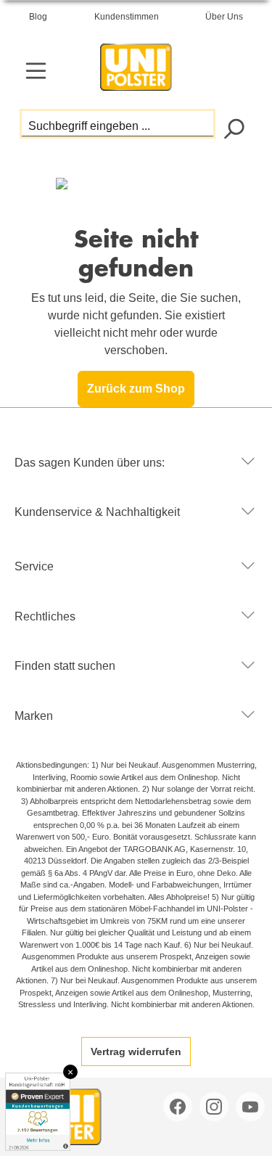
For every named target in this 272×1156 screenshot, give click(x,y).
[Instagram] (215, 1106)
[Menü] (36, 70)
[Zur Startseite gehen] (136, 63)
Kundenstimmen (126, 17)
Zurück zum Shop (136, 388)
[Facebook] (179, 1106)
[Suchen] (233, 127)
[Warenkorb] (233, 72)
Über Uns (224, 17)
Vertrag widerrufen (136, 1051)
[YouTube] (252, 1106)
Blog (38, 17)
